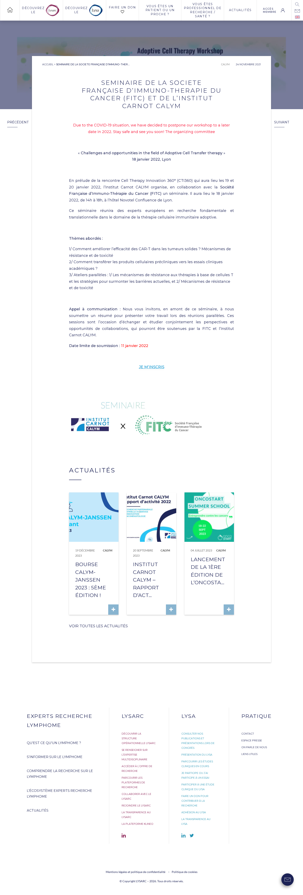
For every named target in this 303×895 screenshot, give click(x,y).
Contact (247, 733)
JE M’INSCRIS (151, 367)
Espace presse (251, 740)
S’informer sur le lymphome (54, 757)
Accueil (47, 64)
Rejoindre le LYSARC (136, 805)
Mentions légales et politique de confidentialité (136, 872)
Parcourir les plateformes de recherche (133, 782)
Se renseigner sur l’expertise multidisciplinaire (135, 754)
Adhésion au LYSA (193, 812)
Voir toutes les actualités (98, 626)
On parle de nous (254, 747)
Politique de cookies (184, 872)
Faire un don (122, 7)
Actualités (240, 10)
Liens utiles (249, 754)
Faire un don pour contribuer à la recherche (194, 801)
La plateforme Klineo (137, 823)
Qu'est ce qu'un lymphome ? (54, 743)
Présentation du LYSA (196, 754)
